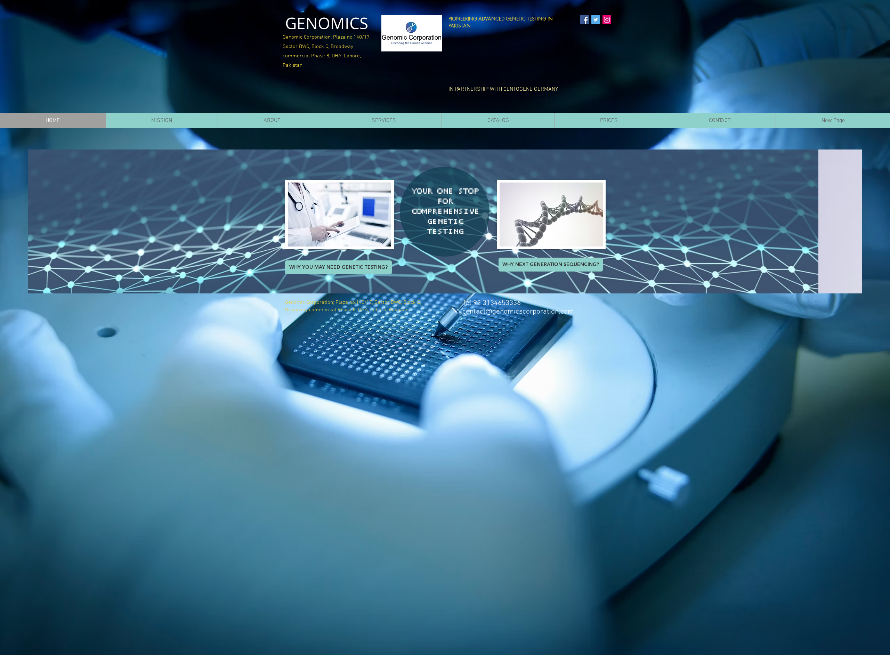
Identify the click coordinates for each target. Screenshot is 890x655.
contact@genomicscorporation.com (518, 311)
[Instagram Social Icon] (606, 19)
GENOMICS (326, 23)
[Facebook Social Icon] (584, 19)
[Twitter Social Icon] (595, 19)
